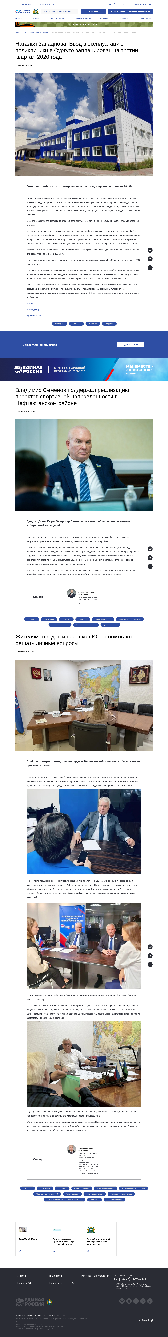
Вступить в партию (144, 18)
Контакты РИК (24, 1283)
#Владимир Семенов (103, 619)
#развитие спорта (110, 625)
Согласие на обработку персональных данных (34, 1329)
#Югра (66, 619)
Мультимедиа (123, 18)
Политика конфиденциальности (28, 1324)
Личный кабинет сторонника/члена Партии (130, 11)
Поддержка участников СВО (84, 25)
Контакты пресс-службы (62, 1283)
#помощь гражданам (94, 1194)
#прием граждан (72, 1194)
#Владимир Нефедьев (105, 1188)
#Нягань (94, 1199)
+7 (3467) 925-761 (129, 1279)
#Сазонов (93, 324)
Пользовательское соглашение (28, 1322)
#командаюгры (34, 309)
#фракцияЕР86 (34, 315)
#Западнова (59, 324)
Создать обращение (130, 345)
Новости (45, 33)
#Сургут (109, 324)
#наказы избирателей (60, 625)
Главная (18, 33)
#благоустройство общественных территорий (65, 1199)
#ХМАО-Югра (49, 619)
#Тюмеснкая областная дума (133, 1188)
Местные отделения (83, 18)
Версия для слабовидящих (142, 4)
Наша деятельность (58, 18)
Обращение (93, 11)
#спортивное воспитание (86, 625)
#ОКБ (76, 324)
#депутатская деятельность (130, 619)
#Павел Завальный (81, 1188)
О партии (18, 18)
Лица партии (36, 18)
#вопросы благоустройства (121, 1194)
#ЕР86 (30, 303)
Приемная (104, 18)
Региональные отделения (95, 1276)
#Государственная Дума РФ (47, 1194)
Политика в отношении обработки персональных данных (39, 1327)
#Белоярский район (114, 1199)
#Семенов (83, 619)
